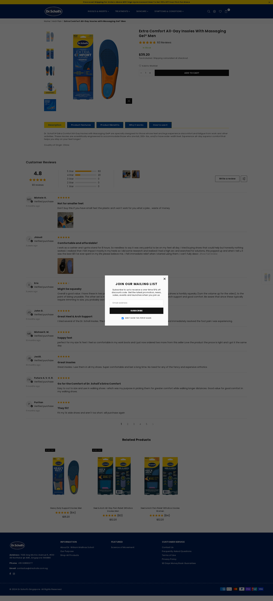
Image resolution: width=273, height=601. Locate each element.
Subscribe (136, 310)
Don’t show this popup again (138, 318)
